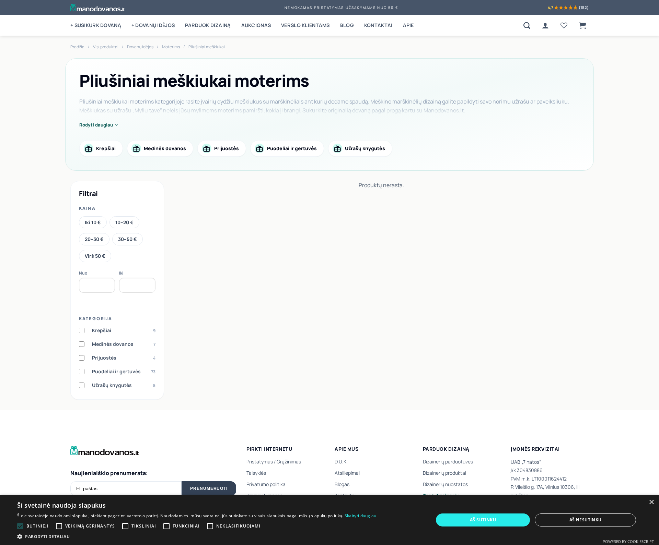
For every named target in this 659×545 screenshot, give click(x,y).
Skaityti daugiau (361, 516)
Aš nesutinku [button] (585, 520)
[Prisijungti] (545, 25)
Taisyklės (256, 473)
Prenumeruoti (209, 488)
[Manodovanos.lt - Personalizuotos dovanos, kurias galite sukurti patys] (97, 7)
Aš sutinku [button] (483, 520)
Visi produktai (105, 47)
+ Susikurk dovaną (95, 25)
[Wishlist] (564, 25)
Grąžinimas (289, 461)
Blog (347, 25)
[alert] (329, 520)
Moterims (171, 47)
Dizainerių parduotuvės (448, 461)
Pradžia (77, 47)
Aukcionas (256, 25)
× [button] (651, 502)
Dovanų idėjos (140, 47)
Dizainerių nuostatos (445, 484)
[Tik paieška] (527, 25)
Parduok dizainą (208, 25)
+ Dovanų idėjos (153, 25)
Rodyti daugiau (96, 125)
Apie (408, 25)
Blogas (342, 484)
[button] (582, 25)
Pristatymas (259, 461)
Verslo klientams (305, 25)
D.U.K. (341, 461)
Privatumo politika (266, 484)
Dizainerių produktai (444, 473)
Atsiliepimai (347, 473)
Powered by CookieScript (628, 541)
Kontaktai (378, 25)
